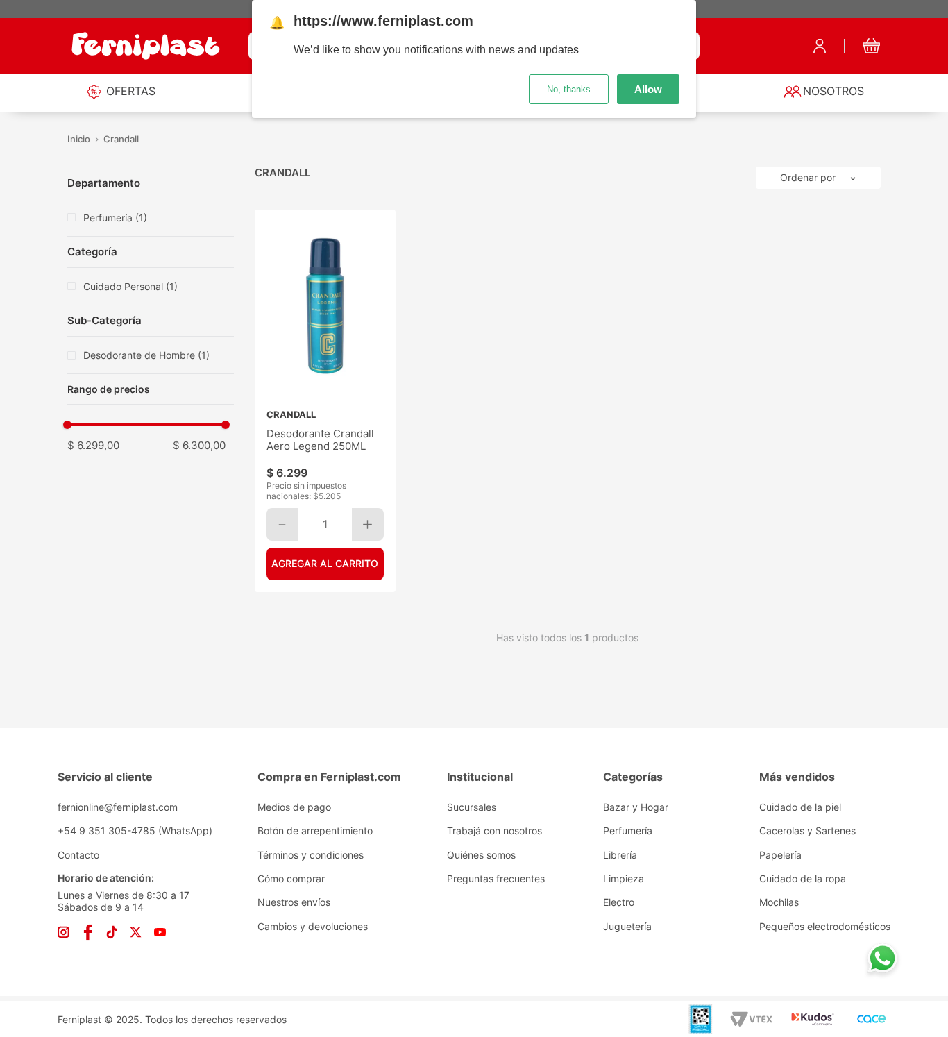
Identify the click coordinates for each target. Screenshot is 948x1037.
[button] (143, 389)
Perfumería (115, 218)
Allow (648, 89)
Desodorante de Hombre (146, 355)
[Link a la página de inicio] (79, 139)
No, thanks (569, 89)
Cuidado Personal (130, 286)
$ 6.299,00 (93, 445)
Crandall (121, 139)
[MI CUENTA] (820, 46)
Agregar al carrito (324, 563)
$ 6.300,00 (199, 445)
